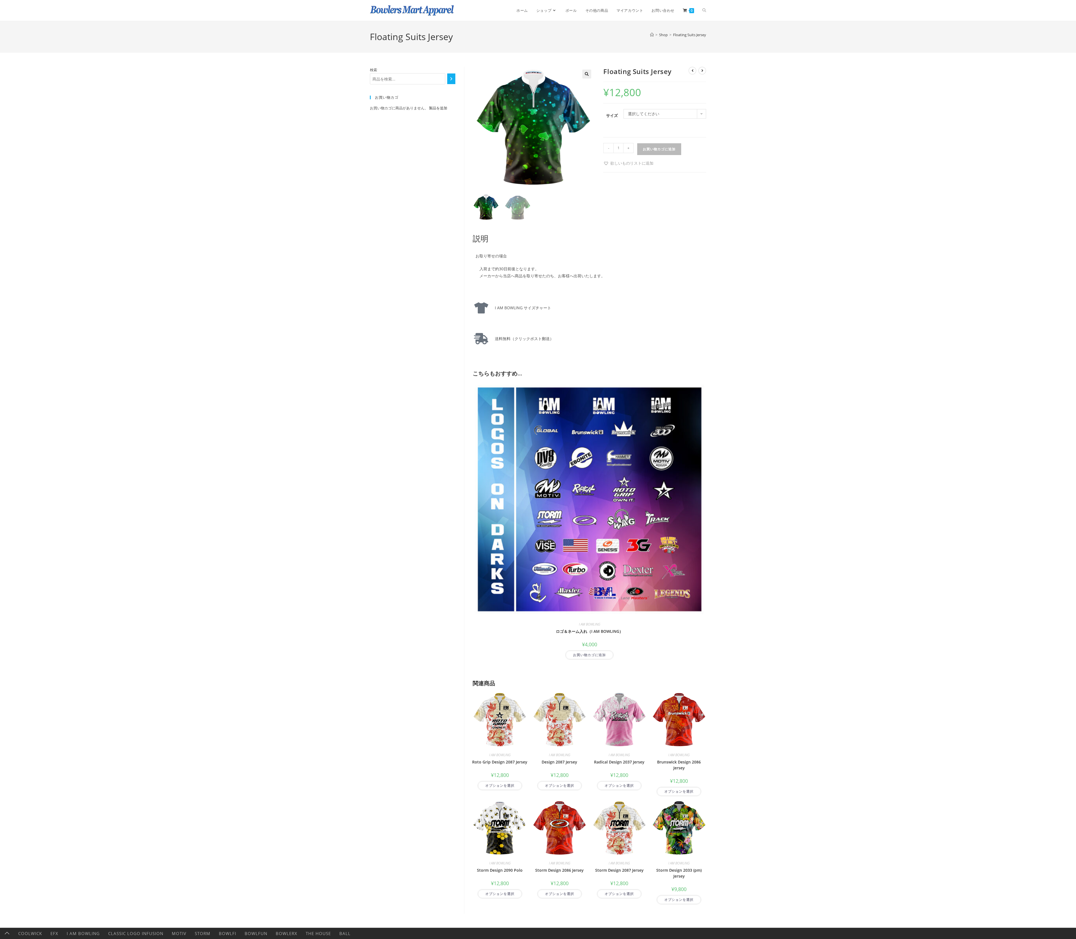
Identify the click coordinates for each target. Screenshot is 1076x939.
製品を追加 (438, 107)
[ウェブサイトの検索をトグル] (704, 10)
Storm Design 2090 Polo (500, 870)
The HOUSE (318, 933)
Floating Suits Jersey (689, 34)
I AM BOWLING (589, 624)
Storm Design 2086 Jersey (559, 870)
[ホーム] (652, 34)
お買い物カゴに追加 (659, 149)
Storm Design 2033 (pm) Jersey (679, 873)
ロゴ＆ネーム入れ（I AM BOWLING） (589, 631)
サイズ (612, 115)
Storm (202, 933)
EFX (54, 933)
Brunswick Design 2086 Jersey (679, 764)
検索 (373, 69)
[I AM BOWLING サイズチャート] (481, 307)
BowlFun (256, 933)
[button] (586, 74)
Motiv (179, 933)
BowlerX (286, 933)
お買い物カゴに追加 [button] (589, 654)
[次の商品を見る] (702, 71)
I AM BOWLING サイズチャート (521, 307)
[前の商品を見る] (692, 71)
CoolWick (30, 933)
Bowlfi (227, 933)
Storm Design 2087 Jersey (619, 870)
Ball (345, 933)
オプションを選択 (499, 785)
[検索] (451, 78)
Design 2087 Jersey (559, 762)
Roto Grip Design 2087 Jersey (499, 762)
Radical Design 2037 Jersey (619, 762)
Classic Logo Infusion (135, 933)
